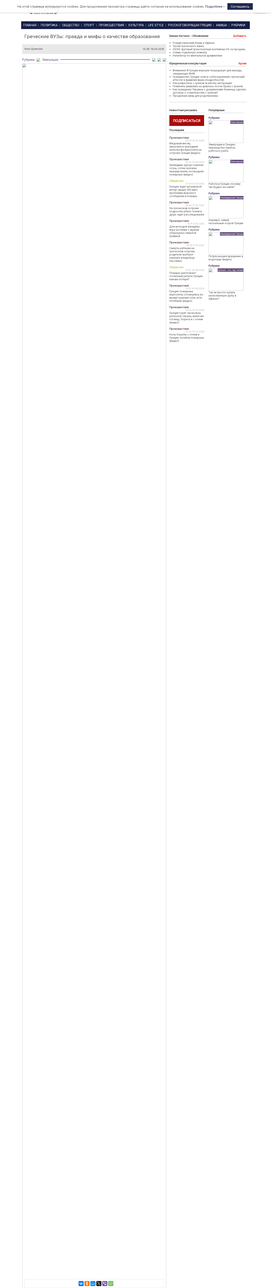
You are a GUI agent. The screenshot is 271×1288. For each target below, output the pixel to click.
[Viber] (104, 1283)
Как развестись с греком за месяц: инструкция (202, 83)
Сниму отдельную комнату (190, 52)
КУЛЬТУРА (136, 25)
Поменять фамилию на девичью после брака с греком (208, 86)
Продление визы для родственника (195, 95)
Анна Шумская (33, 48)
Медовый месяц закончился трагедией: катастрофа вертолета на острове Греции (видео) (185, 148)
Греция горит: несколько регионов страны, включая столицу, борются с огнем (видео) (186, 317)
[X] (98, 1283)
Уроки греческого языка (188, 46)
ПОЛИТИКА (49, 25)
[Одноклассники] (87, 1283)
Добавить (239, 35)
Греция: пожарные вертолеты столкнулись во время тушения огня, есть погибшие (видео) (186, 296)
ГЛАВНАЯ (29, 25)
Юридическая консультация (187, 63)
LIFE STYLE (156, 25)
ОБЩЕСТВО (70, 25)
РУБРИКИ (238, 25)
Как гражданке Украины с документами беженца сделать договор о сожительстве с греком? (209, 91)
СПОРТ (89, 25)
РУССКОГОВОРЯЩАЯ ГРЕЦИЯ (190, 25)
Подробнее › (214, 6)
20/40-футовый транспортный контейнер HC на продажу (209, 49)
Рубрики (28, 59)
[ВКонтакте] (81, 1283)
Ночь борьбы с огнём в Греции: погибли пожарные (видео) (186, 337)
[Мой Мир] (92, 1283)
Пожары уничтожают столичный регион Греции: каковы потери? (186, 276)
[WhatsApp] (110, 1283)
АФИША (221, 25)
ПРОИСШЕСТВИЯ (111, 25)
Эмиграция (50, 59)
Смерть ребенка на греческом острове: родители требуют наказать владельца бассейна (182, 254)
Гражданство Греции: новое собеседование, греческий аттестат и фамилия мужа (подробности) (209, 78)
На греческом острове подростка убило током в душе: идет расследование (186, 211)
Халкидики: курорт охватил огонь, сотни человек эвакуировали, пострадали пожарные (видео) (186, 169)
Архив (242, 63)
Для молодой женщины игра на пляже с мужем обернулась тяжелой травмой (184, 231)
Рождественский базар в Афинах (194, 42)
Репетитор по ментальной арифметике (197, 55)
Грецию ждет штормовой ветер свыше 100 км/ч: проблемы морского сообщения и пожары (185, 191)
